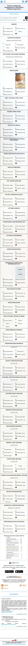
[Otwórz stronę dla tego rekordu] (8, 27)
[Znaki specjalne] (27, 20)
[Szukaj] (26, 18)
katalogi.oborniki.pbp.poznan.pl (7, 611)
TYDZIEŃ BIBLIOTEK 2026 (7, 616)
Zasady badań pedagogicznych (11, 538)
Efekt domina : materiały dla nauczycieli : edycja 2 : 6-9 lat (15, 550)
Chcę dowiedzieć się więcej (8, 644)
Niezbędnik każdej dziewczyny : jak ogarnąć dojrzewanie (14, 546)
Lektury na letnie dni (6, 598)
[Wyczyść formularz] (24, 20)
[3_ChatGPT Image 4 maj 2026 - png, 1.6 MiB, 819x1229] (9, 624)
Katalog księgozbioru (14, 13)
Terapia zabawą (8, 558)
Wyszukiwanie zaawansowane (6, 20)
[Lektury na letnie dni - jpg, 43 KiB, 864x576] (7, 612)
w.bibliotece (6, 580)
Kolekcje (14, 20)
